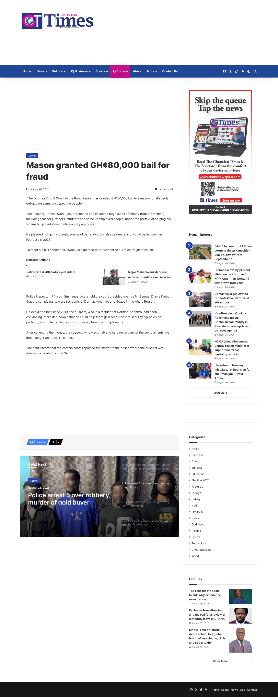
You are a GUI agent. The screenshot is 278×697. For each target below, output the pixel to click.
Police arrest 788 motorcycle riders (50, 272)
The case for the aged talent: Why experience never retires (205, 595)
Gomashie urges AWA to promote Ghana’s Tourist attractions (232, 298)
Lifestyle (197, 511)
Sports (100, 71)
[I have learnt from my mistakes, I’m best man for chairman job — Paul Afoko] (200, 371)
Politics (57, 71)
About (225, 689)
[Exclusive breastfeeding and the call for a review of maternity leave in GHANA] (240, 616)
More (150, 71)
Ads (242, 689)
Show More (220, 661)
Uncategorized (201, 549)
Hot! (194, 505)
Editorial (197, 467)
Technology (199, 543)
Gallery (196, 499)
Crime (120, 71)
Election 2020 (201, 480)
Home (27, 71)
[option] (99, 496)
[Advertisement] (179, 32)
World (195, 556)
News (40, 71)
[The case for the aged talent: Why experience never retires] (240, 596)
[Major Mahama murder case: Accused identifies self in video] (114, 277)
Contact (252, 689)
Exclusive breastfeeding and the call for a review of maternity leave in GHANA (207, 614)
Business (81, 71)
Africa (137, 71)
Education (198, 474)
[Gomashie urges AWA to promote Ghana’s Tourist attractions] (200, 299)
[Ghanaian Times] (57, 19)
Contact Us (170, 71)
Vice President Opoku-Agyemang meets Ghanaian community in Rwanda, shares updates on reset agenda (232, 322)
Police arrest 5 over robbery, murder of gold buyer (69, 498)
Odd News (198, 524)
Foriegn (196, 493)
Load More (220, 392)
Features (197, 486)
